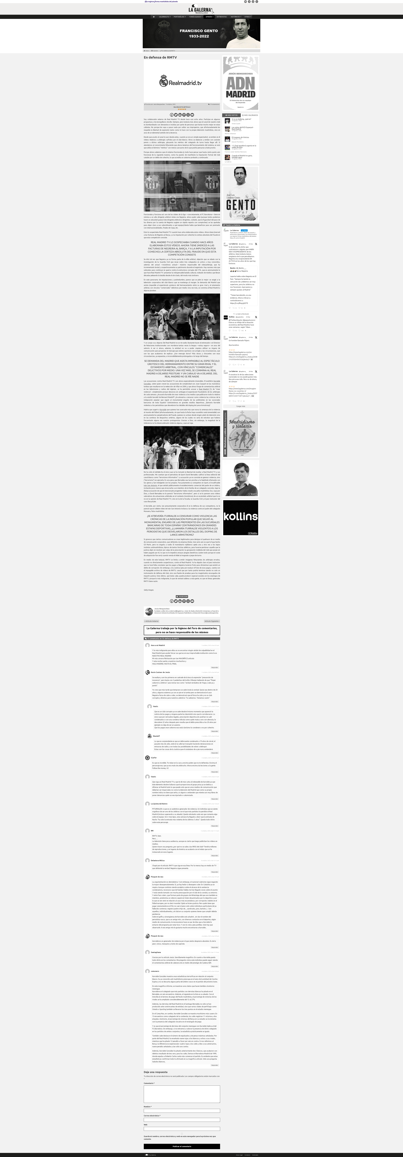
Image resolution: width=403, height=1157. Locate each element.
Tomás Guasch (236, 123)
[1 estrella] (178, 109)
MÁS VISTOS (232, 115)
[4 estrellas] (183, 109)
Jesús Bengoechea (159, 104)
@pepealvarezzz (249, 320)
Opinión (155, 50)
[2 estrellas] (180, 109)
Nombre (148, 1107)
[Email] (192, 115)
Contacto (247, 1155)
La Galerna (228, 162)
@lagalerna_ (242, 244)
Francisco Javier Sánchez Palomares (236, 152)
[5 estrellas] (185, 109)
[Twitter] (176, 115)
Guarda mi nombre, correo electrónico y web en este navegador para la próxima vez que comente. (180, 1137)
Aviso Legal (239, 1155)
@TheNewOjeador (236, 320)
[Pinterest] (184, 115)
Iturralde (163, 410)
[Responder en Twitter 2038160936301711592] (230, 330)
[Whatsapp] (188, 115)
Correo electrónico (152, 1116)
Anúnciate (255, 1155)
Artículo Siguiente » (212, 621)
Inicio (147, 50)
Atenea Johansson (230, 133)
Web (145, 1125)
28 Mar (251, 371)
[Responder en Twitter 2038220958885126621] (230, 308)
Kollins (231, 317)
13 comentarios (215, 104)
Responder (215, 667)
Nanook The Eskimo (238, 142)
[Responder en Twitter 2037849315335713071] (230, 401)
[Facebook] (172, 115)
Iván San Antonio (150, 485)
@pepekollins (240, 317)
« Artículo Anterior (152, 621)
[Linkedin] (180, 115)
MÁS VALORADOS (251, 115)
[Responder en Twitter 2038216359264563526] (230, 364)
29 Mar (251, 244)
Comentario (149, 1083)
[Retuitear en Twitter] (234, 314)
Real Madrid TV (205, 389)
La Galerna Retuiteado (242, 314)
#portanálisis (234, 345)
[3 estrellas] (182, 109)
